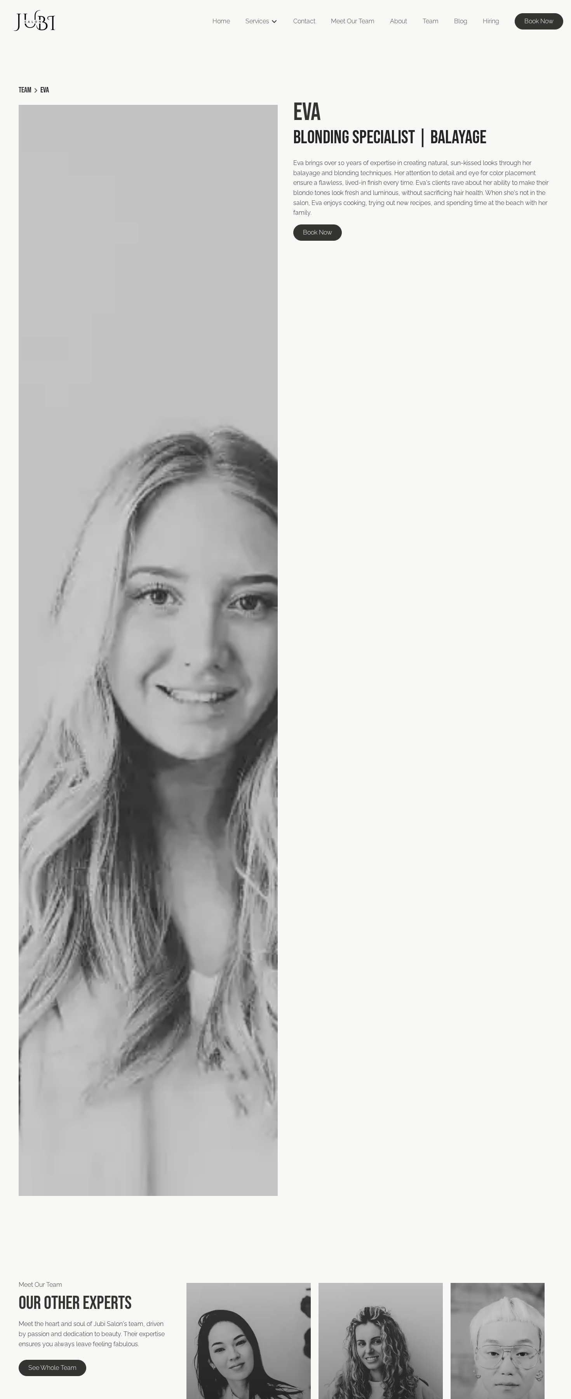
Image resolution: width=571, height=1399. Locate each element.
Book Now (539, 21)
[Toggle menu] (274, 21)
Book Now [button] (317, 232)
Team (25, 90)
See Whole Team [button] (52, 1368)
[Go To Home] (34, 21)
